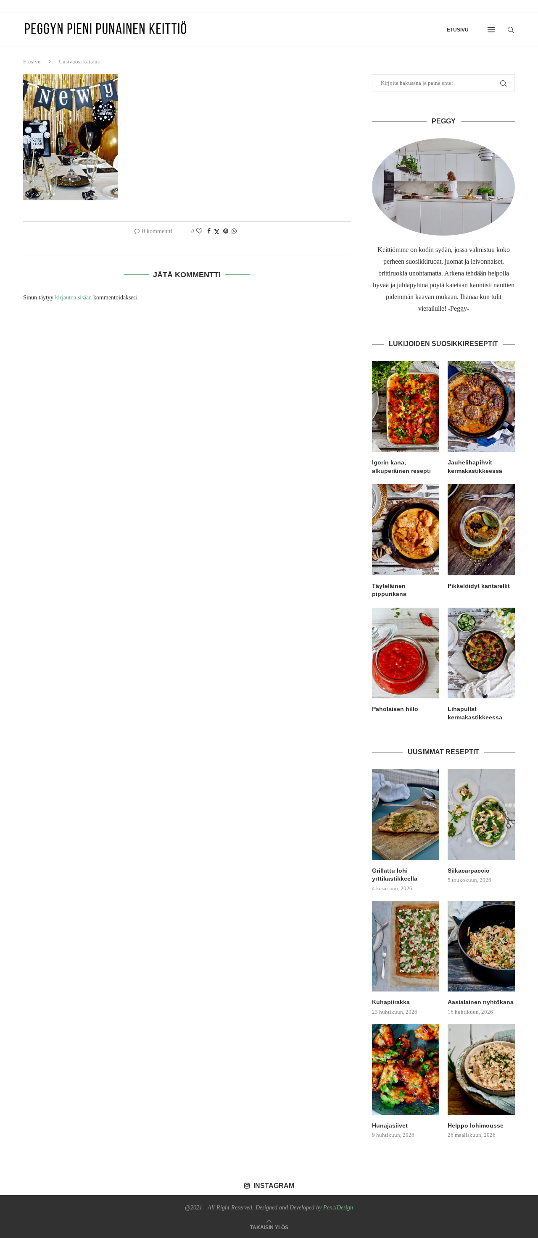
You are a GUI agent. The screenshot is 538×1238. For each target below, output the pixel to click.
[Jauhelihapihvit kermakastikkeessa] (481, 406)
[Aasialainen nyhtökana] (481, 946)
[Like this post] (199, 231)
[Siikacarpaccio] (481, 814)
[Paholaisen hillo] (405, 653)
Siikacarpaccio (469, 870)
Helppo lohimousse (476, 1125)
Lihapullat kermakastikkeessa (475, 713)
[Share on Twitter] (217, 232)
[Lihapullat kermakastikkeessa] (481, 653)
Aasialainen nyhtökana (481, 1002)
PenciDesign (338, 1207)
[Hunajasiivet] (405, 1069)
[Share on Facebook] (209, 231)
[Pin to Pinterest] (225, 231)
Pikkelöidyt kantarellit (479, 585)
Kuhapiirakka (391, 1002)
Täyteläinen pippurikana (389, 590)
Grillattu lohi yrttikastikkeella (394, 874)
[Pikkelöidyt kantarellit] (481, 529)
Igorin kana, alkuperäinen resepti (401, 466)
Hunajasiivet (390, 1125)
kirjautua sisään (73, 297)
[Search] (510, 30)
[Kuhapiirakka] (405, 946)
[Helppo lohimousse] (481, 1069)
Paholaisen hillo (395, 709)
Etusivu (458, 30)
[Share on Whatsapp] (234, 231)
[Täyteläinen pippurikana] (405, 529)
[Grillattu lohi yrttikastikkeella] (405, 814)
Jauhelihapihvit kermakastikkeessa (475, 466)
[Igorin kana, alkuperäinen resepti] (405, 406)
